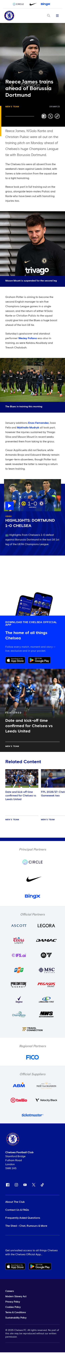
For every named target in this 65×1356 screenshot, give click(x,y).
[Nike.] (32, 4)
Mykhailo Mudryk (28, 427)
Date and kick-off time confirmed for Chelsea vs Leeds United (20, 796)
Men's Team (12, 107)
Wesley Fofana (27, 338)
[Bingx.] (46, 4)
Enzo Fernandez (38, 423)
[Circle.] (20, 4)
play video (10, 480)
